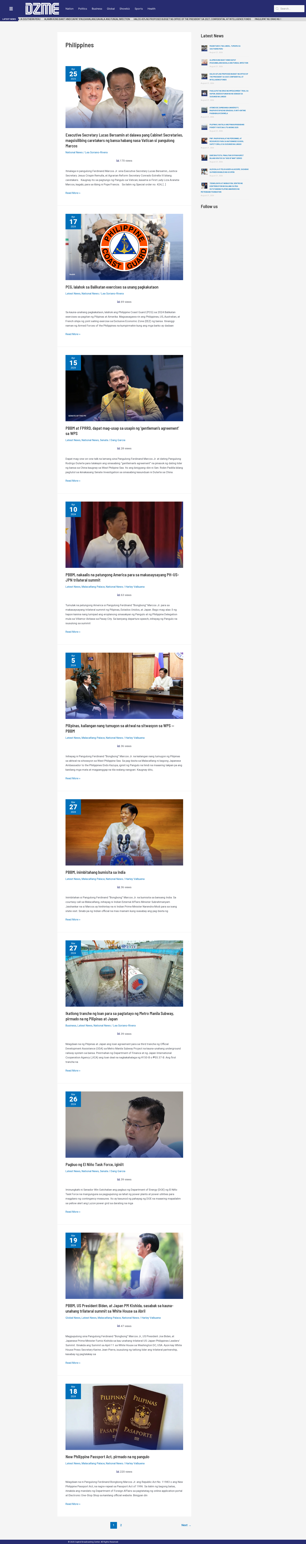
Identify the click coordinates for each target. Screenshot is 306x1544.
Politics (82, 8)
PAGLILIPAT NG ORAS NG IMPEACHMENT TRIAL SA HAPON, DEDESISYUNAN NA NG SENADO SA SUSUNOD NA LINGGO (229, 94)
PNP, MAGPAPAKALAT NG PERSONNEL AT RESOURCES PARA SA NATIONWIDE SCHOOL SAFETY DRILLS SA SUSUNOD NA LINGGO (227, 141)
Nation (69, 8)
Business (97, 8)
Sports (139, 8)
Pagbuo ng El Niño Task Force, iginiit (95, 1164)
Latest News (73, 293)
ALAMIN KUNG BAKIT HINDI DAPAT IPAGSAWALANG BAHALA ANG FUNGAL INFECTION (58, 19)
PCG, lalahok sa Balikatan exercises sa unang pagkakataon (112, 286)
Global (111, 8)
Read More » (73, 192)
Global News (73, 1317)
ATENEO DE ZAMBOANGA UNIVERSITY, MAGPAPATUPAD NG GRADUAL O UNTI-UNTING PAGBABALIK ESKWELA (228, 110)
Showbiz (125, 8)
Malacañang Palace (93, 586)
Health (151, 8)
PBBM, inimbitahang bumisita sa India (95, 872)
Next (186, 1525)
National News (74, 152)
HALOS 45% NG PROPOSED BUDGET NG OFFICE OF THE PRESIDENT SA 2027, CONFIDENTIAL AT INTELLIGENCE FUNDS (163, 19)
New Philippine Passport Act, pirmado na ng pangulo (107, 1456)
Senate (104, 440)
